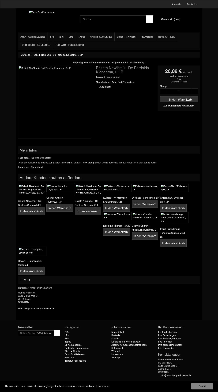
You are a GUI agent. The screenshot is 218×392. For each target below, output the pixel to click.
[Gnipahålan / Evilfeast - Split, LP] (174, 188)
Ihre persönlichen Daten (170, 344)
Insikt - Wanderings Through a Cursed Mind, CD (172, 233)
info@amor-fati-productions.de (39, 308)
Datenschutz (117, 348)
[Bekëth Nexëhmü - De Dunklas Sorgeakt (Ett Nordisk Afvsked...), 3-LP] (32, 189)
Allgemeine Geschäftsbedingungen (129, 344)
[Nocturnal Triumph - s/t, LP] (117, 216)
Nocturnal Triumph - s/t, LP (117, 225)
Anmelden (177, 4)
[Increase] (194, 91)
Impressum (117, 354)
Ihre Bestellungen (167, 335)
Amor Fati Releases (32, 36)
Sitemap (115, 357)
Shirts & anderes (101, 36)
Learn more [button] (102, 386)
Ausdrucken (105, 86)
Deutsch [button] (191, 4)
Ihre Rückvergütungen (169, 338)
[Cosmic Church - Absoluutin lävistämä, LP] (146, 216)
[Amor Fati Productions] (46, 19)
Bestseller (116, 335)
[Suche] (149, 19)
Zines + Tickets (126, 36)
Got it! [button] (202, 386)
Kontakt (115, 338)
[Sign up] (57, 333)
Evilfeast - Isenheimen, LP (145, 197)
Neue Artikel (166, 36)
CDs (71, 36)
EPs (61, 36)
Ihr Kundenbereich (167, 332)
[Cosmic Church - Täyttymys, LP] (60, 188)
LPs (52, 36)
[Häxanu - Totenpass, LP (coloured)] (32, 251)
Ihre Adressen (165, 341)
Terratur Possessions (69, 44)
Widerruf (115, 351)
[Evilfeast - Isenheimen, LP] (146, 188)
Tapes (81, 36)
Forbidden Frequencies (35, 44)
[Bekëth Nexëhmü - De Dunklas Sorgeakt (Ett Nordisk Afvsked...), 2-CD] (89, 189)
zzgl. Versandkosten (179, 76)
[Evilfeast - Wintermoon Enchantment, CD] (117, 188)
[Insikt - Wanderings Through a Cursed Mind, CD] (174, 217)
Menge (163, 86)
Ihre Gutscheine (166, 348)
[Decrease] (163, 91)
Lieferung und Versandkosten (126, 341)
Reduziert (147, 36)
